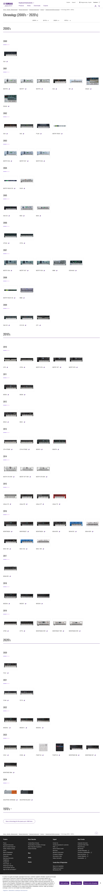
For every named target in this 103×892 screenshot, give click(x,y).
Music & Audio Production (9, 846)
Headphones (6, 860)
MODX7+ (22, 728)
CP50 (21, 367)
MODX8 (38, 603)
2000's (34, 20)
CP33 (21, 243)
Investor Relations (82, 856)
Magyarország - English (86, 2)
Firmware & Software (58, 854)
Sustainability (81, 858)
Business (95, 2)
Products (21, 6)
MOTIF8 (38, 89)
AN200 (87, 89)
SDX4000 (71, 270)
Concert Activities (32, 848)
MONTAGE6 (6, 531)
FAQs (54, 846)
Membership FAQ (57, 870)
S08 (4, 134)
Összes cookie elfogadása (90, 883)
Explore (46, 6)
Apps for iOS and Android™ (9, 869)
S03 (53, 89)
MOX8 (21, 394)
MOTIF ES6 (6, 161)
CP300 (5, 243)
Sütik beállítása (64, 883)
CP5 (4, 367)
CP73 (21, 631)
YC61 (4, 673)
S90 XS (5, 325)
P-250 (37, 134)
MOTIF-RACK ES (8, 188)
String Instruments (7, 854)
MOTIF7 (22, 89)
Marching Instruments (8, 858)
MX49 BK (55, 531)
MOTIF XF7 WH (24, 477)
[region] (51, 883)
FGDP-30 (38, 755)
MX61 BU (22, 549)
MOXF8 (54, 449)
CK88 (21, 755)
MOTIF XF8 (72, 367)
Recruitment (80, 848)
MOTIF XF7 (55, 367)
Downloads (37, 6)
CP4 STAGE (6, 449)
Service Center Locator (58, 848)
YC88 (4, 700)
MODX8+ (38, 728)
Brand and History (82, 854)
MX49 (5, 422)
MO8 (37, 216)
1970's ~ (66, 20)
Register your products (58, 868)
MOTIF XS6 (6, 270)
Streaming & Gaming (8, 865)
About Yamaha (81, 839)
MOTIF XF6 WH (7, 477)
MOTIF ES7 (23, 161)
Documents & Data (57, 856)
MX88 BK (6, 576)
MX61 (21, 422)
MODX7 (22, 603)
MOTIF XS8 (39, 270)
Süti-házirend (24, 890)
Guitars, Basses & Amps (9, 848)
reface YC (55, 504)
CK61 (5, 755)
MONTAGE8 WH (73, 631)
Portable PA (6, 862)
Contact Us (55, 843)
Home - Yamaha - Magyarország (10, 9)
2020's (55, 20)
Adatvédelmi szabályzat (14, 890)
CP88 (5, 631)
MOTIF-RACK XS (8, 298)
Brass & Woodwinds (8, 852)
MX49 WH (88, 531)
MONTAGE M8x (7, 772)
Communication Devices (9, 867)
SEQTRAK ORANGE (9, 800)
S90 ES (5, 216)
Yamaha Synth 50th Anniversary (52, 9)
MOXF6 (38, 449)
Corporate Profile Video (83, 845)
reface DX (22, 504)
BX (70, 89)
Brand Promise (81, 846)
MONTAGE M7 (89, 755)
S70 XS (22, 325)
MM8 (21, 298)
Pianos (4, 843)
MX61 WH (39, 549)
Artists (29, 6)
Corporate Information (83, 843)
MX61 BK (6, 549)
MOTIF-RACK (56, 134)
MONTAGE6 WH (41, 631)
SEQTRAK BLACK (25, 800)
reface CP (39, 504)
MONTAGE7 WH (57, 631)
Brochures (55, 850)
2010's (45, 20)
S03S (21, 188)
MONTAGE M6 (73, 755)
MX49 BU (71, 531)
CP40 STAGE (23, 449)
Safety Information (57, 858)
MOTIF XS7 (23, 270)
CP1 (37, 325)
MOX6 (5, 394)
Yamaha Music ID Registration (60, 862)
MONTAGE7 (23, 531)
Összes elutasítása (76, 883)
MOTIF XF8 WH (40, 477)
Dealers (68, 2)
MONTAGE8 (39, 531)
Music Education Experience (34, 846)
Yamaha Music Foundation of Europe (36, 845)
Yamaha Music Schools (33, 843)
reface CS (6, 504)
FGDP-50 (55, 755)
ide (45, 886)
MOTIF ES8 (39, 161)
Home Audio (6, 863)
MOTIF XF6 (39, 367)
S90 (21, 134)
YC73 (21, 700)
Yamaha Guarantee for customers (61, 845)
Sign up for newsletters (58, 866)
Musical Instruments (23, 9)
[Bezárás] (100, 883)
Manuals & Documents (58, 852)
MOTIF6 (5, 89)
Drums (4, 850)
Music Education (32, 839)
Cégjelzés (5, 890)
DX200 (5, 106)
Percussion (5, 856)
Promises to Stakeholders (84, 852)
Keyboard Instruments (25, 3)
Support (73, 2)
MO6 (21, 216)
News (29, 853)
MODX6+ (5, 728)
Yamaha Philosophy (82, 850)
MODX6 (5, 603)
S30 (4, 61)
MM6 (53, 270)
